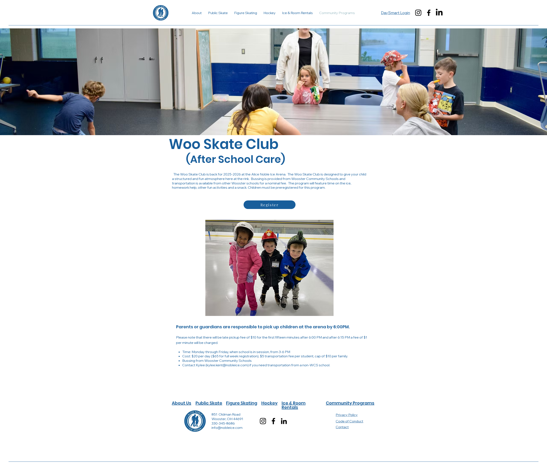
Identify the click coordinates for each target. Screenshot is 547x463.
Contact (342, 427)
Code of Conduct (349, 421)
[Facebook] (429, 13)
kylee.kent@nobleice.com (227, 365)
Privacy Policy (347, 415)
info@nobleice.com (227, 427)
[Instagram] (418, 13)
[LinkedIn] (439, 13)
